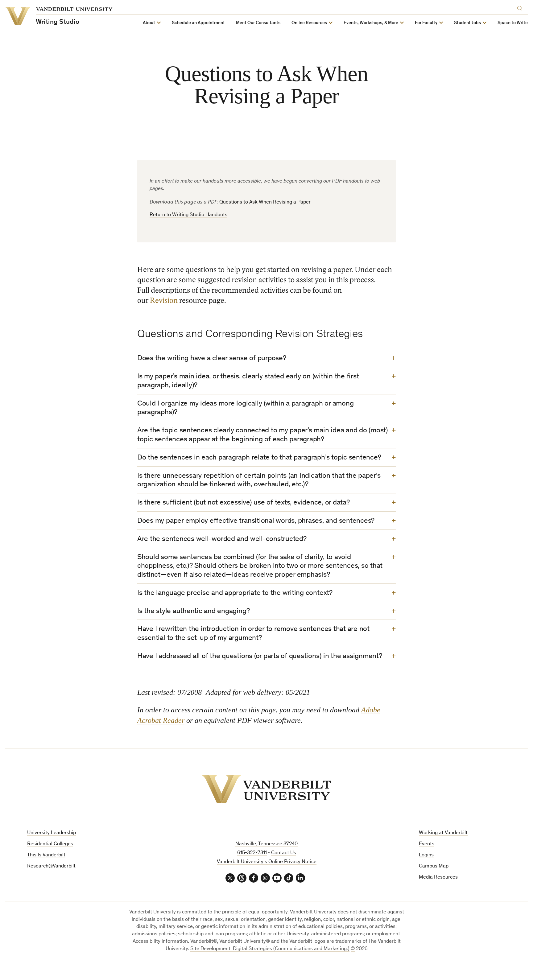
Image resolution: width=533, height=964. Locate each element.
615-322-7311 (252, 853)
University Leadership (51, 833)
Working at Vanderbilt (443, 833)
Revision (164, 300)
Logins (426, 855)
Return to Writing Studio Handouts (188, 215)
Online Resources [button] (309, 23)
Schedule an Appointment (198, 23)
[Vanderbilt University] (266, 789)
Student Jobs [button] (467, 23)
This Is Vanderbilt (46, 855)
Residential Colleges (50, 844)
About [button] (149, 23)
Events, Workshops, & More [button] (371, 23)
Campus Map (433, 866)
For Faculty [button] (426, 23)
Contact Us (283, 853)
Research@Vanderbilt (51, 866)
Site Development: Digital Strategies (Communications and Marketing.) (269, 949)
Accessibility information (160, 941)
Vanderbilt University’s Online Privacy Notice (266, 862)
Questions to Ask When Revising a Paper (265, 202)
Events (426, 844)
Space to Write (513, 23)
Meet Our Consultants (258, 23)
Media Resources (438, 877)
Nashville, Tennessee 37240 (266, 844)
